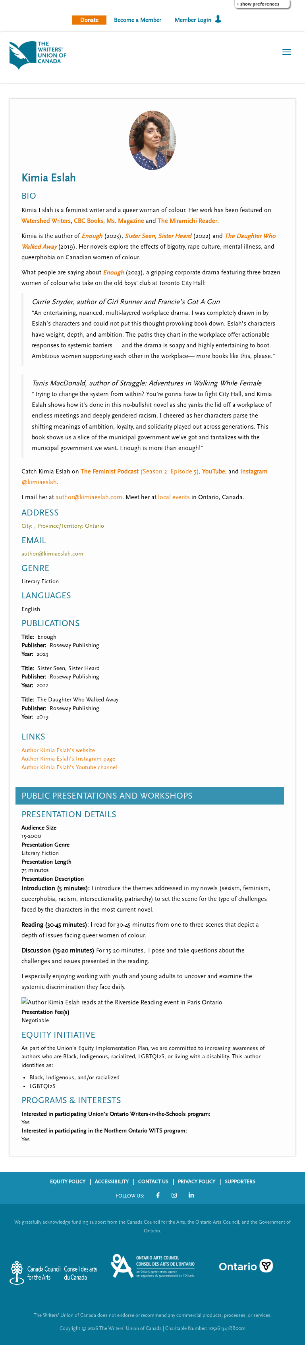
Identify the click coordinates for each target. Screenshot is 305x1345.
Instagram (254, 471)
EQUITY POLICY (67, 1181)
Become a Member (137, 20)
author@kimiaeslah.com (89, 497)
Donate (89, 20)
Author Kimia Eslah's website (58, 750)
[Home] (41, 54)
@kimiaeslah (39, 482)
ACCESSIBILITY (112, 1181)
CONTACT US (153, 1181)
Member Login (193, 20)
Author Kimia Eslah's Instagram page (68, 758)
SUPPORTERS (240, 1181)
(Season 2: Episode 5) (140, 471)
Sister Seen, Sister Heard (158, 235)
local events (174, 497)
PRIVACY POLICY (196, 1181)
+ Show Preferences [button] (258, 4)
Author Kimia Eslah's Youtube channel (69, 767)
